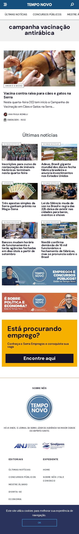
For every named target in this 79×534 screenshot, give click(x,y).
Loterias (8, 183)
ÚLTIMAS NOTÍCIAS (19, 469)
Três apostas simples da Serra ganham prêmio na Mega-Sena (19, 206)
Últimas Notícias (12, 144)
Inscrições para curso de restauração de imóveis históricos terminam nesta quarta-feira (19, 168)
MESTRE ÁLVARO (18, 484)
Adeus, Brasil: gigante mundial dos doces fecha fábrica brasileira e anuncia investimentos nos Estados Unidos (58, 170)
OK (39, 522)
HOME (46, 469)
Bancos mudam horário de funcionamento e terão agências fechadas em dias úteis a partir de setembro (19, 248)
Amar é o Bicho (14, 86)
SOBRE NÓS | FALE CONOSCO (53, 479)
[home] (39, 4)
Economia (15, 499)
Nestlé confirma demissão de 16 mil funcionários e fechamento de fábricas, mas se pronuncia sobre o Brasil (59, 249)
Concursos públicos (22, 477)
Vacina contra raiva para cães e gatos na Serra (37, 95)
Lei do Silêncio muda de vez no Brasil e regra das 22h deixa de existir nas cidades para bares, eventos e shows (58, 209)
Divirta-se (15, 491)
